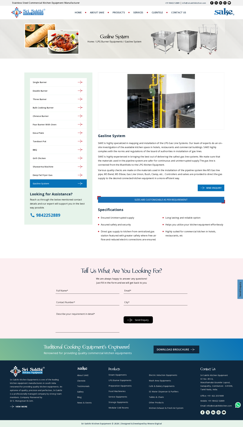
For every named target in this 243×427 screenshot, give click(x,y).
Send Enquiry (214, 187)
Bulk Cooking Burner (43, 107)
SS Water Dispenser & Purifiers (163, 391)
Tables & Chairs (156, 397)
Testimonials (83, 386)
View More (21, 406)
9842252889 (48, 215)
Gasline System (41, 183)
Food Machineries (117, 391)
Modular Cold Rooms (119, 407)
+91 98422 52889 (172, 3)
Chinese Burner (41, 116)
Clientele (81, 380)
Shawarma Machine (43, 166)
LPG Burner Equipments (109, 41)
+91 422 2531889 (215, 395)
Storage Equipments (118, 402)
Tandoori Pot (39, 141)
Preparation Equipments (120, 385)
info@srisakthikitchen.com (194, 3)
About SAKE (83, 375)
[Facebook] (211, 2)
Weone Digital (154, 423)
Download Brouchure (173, 349)
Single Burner (40, 82)
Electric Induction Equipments (163, 375)
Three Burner (40, 99)
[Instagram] (225, 2)
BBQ (35, 149)
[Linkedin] (220, 2)
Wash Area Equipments (160, 380)
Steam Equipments (118, 374)
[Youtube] (229, 2)
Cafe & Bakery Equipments (162, 386)
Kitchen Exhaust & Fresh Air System (166, 408)
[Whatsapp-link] (238, 405)
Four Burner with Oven (44, 124)
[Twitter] (216, 2)
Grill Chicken (39, 158)
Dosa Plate (38, 132)
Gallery (80, 391)
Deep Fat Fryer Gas (42, 175)
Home (90, 41)
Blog (79, 397)
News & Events (84, 402)
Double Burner (40, 90)
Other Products (156, 402)
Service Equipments (118, 396)
